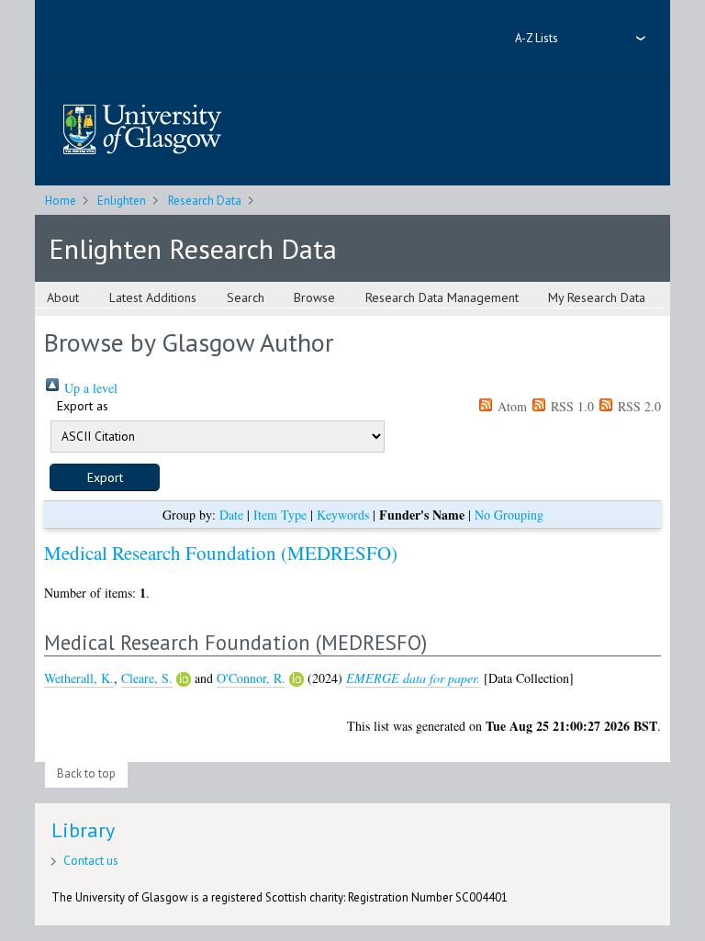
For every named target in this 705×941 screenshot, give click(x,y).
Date (231, 514)
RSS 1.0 (570, 406)
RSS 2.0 (637, 406)
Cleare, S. (147, 678)
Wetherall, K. (79, 678)
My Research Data (596, 297)
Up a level (89, 388)
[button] (105, 477)
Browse (314, 297)
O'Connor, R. (251, 678)
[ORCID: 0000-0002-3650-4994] (296, 679)
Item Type (280, 514)
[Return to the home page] (142, 131)
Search (245, 297)
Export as (82, 406)
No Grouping (509, 514)
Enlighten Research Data (193, 248)
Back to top (86, 773)
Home (60, 200)
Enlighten (121, 200)
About (63, 297)
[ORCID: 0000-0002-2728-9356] (183, 679)
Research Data (204, 200)
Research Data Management (442, 297)
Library (83, 830)
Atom (510, 406)
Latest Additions (152, 297)
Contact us (90, 860)
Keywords (343, 514)
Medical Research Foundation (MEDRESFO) (220, 553)
